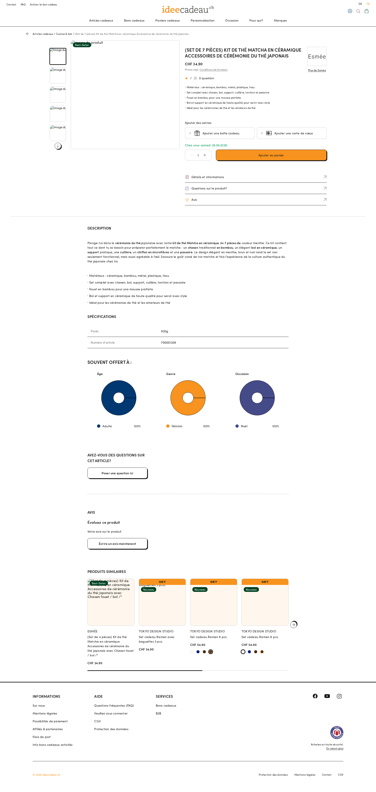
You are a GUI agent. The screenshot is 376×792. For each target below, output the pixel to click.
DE (360, 3)
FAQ (23, 4)
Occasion (231, 20)
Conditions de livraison (214, 69)
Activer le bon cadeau (43, 4)
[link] (57, 56)
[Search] (358, 11)
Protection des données (111, 729)
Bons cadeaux (134, 20)
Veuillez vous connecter (111, 713)
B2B (158, 713)
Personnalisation (202, 20)
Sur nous (39, 705)
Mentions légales (45, 713)
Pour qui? (256, 20)
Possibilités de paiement (50, 721)
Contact (11, 4)
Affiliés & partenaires (48, 729)
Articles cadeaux (101, 20)
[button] (189, 155)
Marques (280, 20)
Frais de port (42, 737)
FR (368, 3)
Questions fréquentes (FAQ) (114, 705)
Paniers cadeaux (167, 20)
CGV (97, 721)
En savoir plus (334, 748)
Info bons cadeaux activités (52, 745)
